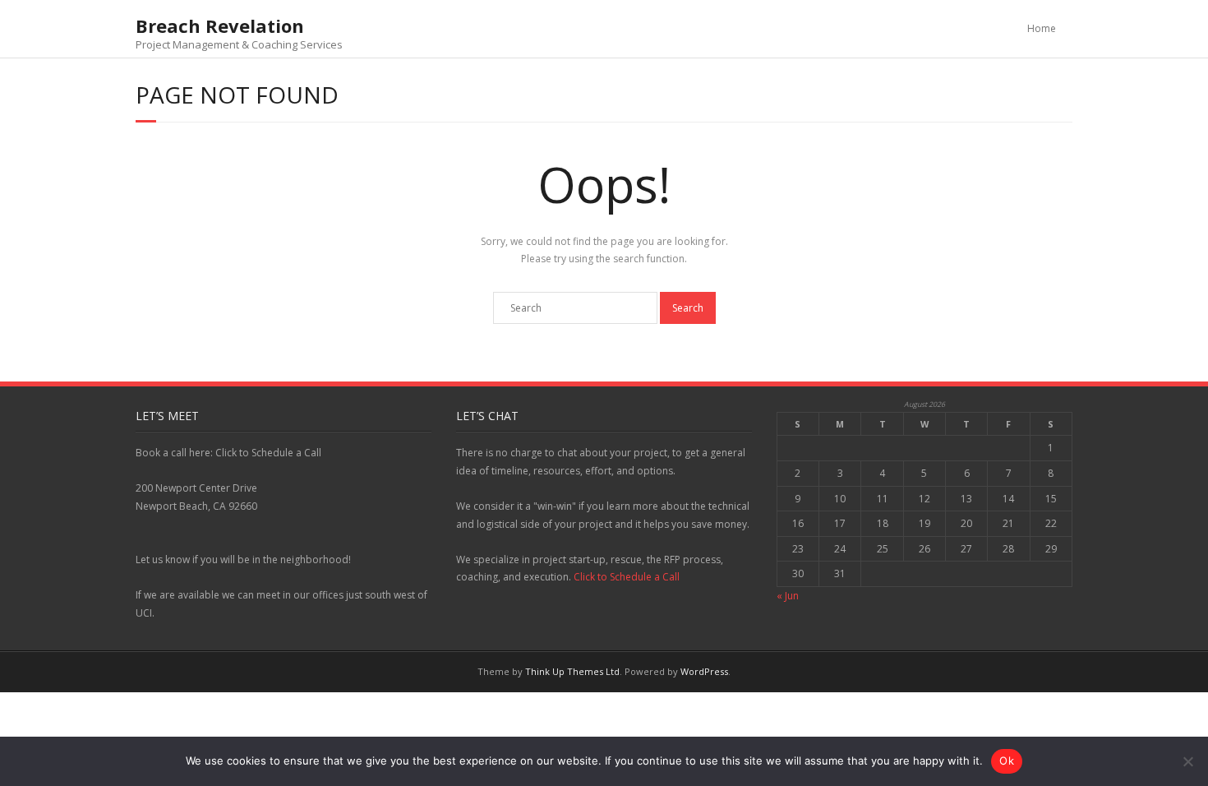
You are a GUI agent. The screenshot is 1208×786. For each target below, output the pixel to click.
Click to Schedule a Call (627, 577)
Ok (1006, 760)
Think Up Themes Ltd (572, 671)
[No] (1187, 761)
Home (1041, 28)
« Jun (788, 596)
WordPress (704, 671)
